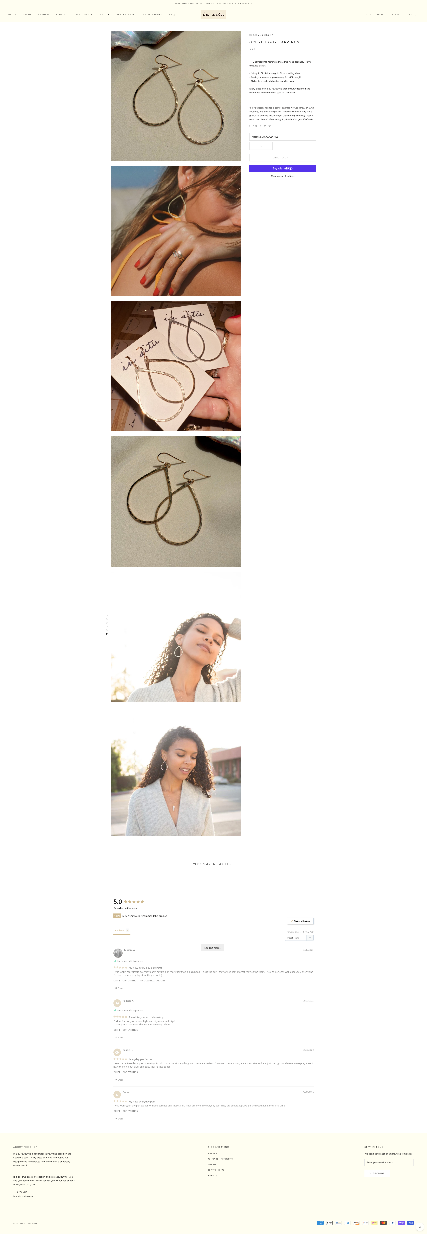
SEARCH (43, 15)
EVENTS (212, 1175)
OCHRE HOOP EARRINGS (125, 980)
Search (396, 15)
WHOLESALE (84, 15)
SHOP (27, 15)
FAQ (172, 15)
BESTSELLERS (125, 15)
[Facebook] (261, 126)
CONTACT (62, 15)
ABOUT (104, 15)
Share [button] (120, 988)
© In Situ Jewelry (25, 1223)
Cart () (413, 15)
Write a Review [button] (302, 920)
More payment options (283, 176)
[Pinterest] (270, 126)
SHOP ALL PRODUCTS (220, 1159)
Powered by (300, 931)
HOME (12, 15)
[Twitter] (265, 126)
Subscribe (377, 1173)
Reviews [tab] (119, 930)
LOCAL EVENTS (152, 15)
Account (382, 15)
